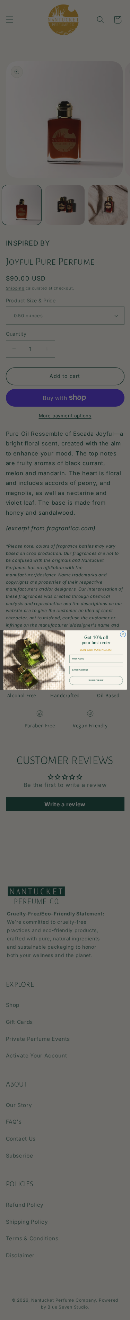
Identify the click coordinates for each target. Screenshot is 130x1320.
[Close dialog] (122, 634)
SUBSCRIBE (96, 680)
